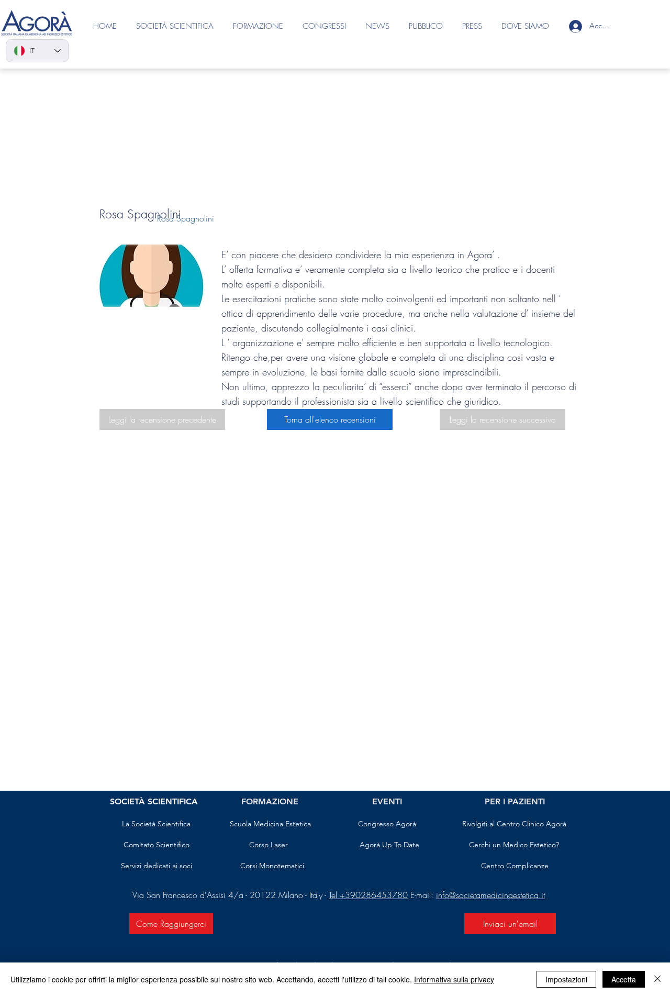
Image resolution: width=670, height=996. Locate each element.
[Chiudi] (657, 979)
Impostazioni (566, 979)
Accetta (623, 979)
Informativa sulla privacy (454, 979)
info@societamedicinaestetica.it (490, 895)
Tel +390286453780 (368, 895)
